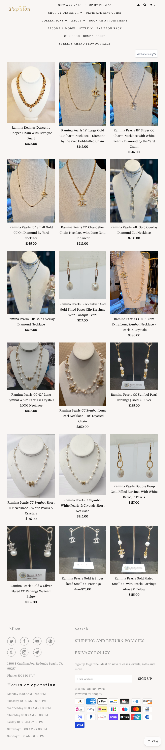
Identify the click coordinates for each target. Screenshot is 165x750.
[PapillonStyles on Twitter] (12, 641)
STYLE (84, 28)
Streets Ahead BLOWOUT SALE (84, 43)
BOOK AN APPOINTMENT (108, 20)
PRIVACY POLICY (92, 652)
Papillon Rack (109, 28)
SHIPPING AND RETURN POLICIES (109, 640)
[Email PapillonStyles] (38, 652)
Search (81, 629)
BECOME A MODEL (62, 28)
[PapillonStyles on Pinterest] (51, 641)
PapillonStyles (95, 688)
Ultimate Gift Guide (103, 12)
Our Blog (72, 36)
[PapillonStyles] (19, 9)
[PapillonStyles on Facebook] (25, 641)
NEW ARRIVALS (70, 5)
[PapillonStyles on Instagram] (25, 652)
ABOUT (77, 20)
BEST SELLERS (94, 36)
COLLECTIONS (53, 20)
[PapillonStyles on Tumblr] (12, 652)
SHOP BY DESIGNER (64, 12)
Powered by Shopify (88, 693)
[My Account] (138, 5)
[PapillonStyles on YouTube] (38, 641)
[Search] (145, 5)
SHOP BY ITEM (96, 5)
